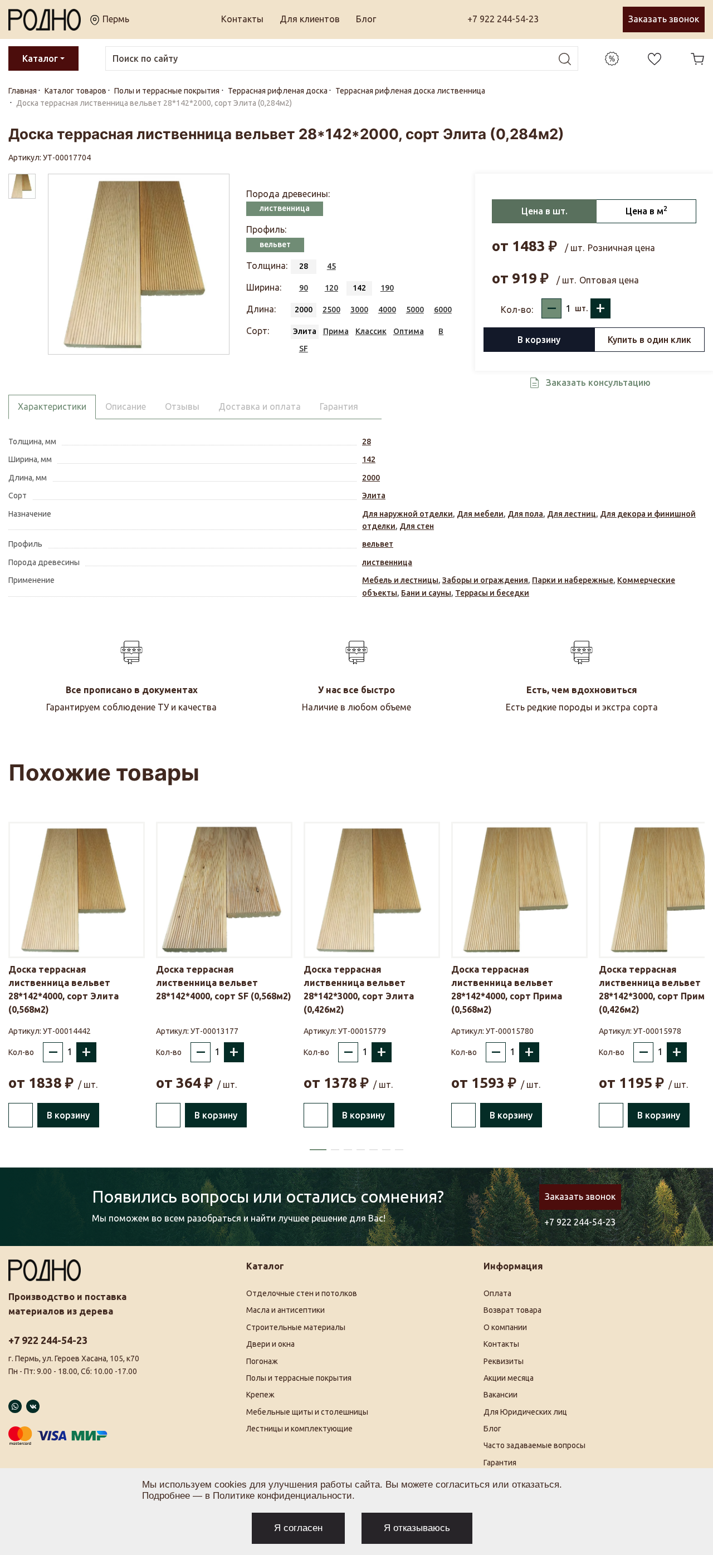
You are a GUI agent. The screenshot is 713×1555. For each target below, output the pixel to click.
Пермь (114, 19)
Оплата (497, 1293)
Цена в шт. (544, 211)
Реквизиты (504, 1361)
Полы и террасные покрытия (298, 1377)
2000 (371, 477)
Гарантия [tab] (339, 406)
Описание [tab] (125, 406)
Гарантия (500, 1462)
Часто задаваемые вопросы (534, 1445)
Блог (366, 19)
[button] (318, 1149)
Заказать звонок (663, 19)
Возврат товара (512, 1310)
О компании (505, 1327)
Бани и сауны (426, 592)
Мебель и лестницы (400, 580)
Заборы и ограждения (485, 580)
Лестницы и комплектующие (299, 1428)
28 (366, 441)
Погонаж (262, 1361)
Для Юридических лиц (525, 1411)
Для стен (416, 526)
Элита (373, 495)
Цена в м (646, 210)
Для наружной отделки (407, 513)
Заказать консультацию (598, 382)
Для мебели (480, 513)
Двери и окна (270, 1344)
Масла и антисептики (285, 1310)
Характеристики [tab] (52, 406)
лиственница (387, 562)
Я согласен (298, 1528)
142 (368, 459)
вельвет (377, 543)
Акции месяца (509, 1377)
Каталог (40, 58)
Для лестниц (571, 513)
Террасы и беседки (492, 592)
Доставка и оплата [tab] (259, 406)
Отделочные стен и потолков (301, 1293)
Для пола (525, 513)
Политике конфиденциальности (282, 1495)
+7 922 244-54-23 (503, 19)
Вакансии (500, 1394)
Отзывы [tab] (182, 406)
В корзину (538, 340)
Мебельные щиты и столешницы (307, 1411)
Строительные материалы (295, 1327)
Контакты (242, 19)
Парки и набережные (572, 580)
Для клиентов (310, 19)
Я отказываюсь (417, 1528)
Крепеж (260, 1394)
